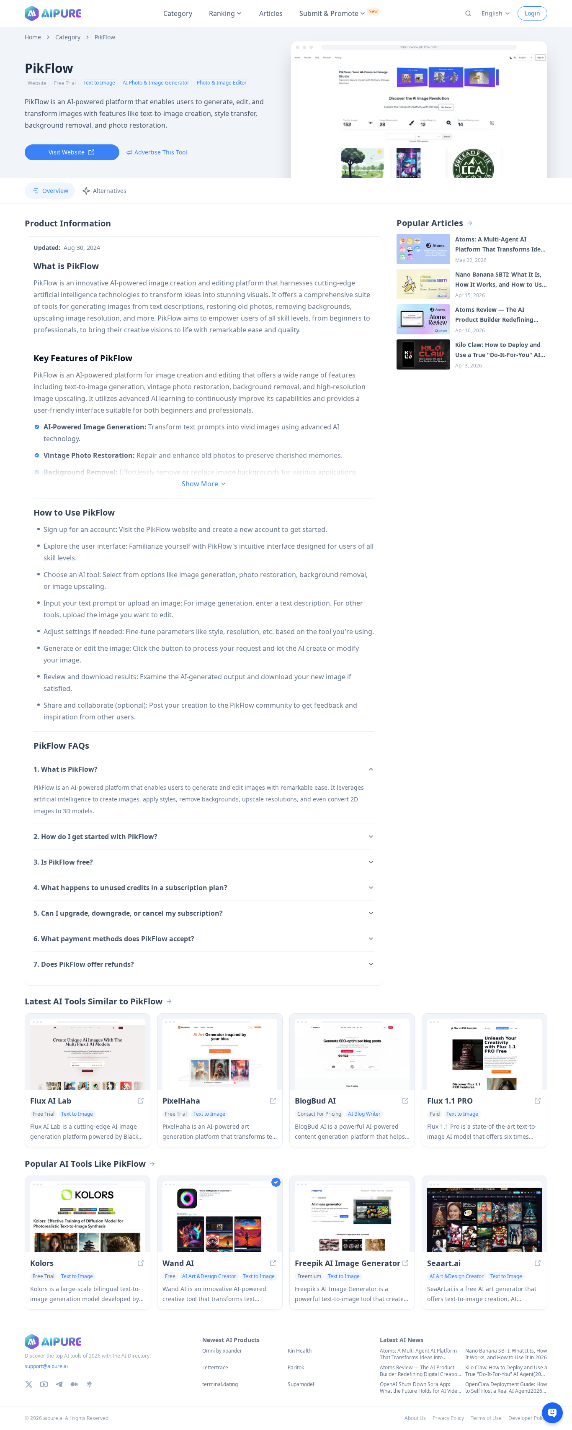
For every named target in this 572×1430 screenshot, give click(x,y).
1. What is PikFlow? (65, 769)
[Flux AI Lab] (87, 1057)
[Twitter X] (29, 1384)
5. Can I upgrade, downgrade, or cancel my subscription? (128, 913)
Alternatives (109, 191)
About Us (415, 1418)
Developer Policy (527, 1418)
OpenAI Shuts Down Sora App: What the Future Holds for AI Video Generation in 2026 (420, 1387)
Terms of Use (486, 1418)
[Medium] (74, 1384)
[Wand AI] (219, 1220)
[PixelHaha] (219, 1057)
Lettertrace (215, 1367)
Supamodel (301, 1384)
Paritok (296, 1367)
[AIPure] (53, 13)
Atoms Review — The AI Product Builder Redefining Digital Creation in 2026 (420, 1371)
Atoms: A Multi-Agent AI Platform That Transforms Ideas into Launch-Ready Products (418, 1354)
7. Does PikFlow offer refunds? (83, 964)
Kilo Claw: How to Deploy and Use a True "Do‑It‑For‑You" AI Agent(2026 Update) (506, 1371)
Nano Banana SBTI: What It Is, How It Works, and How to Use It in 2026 (506, 1354)
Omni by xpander (222, 1351)
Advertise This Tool (160, 152)
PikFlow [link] (105, 37)
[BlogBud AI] (352, 1057)
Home (33, 37)
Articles (271, 13)
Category (177, 13)
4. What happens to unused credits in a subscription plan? (130, 887)
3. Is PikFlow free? (63, 862)
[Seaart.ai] (484, 1220)
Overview (55, 191)
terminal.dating (220, 1384)
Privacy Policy (448, 1418)
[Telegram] (59, 1384)
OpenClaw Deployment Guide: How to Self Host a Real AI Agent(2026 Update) (506, 1387)
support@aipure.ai (46, 1366)
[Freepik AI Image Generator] (352, 1220)
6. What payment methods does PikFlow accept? (113, 938)
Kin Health (300, 1351)
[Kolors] (87, 1220)
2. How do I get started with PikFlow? (95, 836)
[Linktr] (89, 1384)
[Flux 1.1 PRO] (484, 1057)
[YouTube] (44, 1384)
